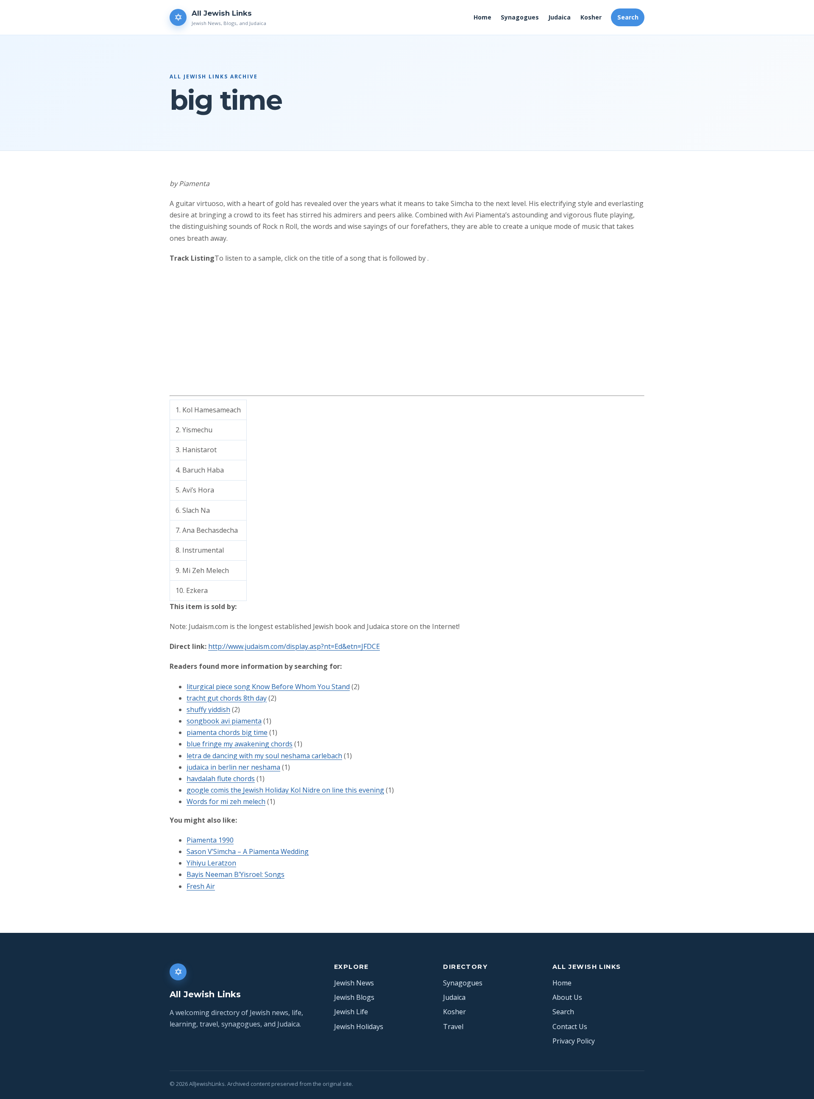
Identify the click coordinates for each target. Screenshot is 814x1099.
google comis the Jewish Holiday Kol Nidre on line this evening (285, 790)
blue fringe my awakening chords (240, 743)
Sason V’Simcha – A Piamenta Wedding (248, 851)
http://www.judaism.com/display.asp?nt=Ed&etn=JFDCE (294, 646)
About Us (567, 997)
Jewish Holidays (358, 1026)
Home (482, 17)
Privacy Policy (573, 1041)
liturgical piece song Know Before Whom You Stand (268, 686)
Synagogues (520, 17)
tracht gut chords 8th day (227, 698)
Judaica (559, 17)
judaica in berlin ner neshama (233, 767)
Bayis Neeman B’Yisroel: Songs (235, 874)
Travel (453, 1026)
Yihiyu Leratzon (211, 863)
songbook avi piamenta (224, 721)
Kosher (591, 17)
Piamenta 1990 (210, 840)
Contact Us (569, 1026)
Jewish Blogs (354, 997)
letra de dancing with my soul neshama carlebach (264, 755)
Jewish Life (351, 1011)
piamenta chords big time (227, 732)
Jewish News (354, 983)
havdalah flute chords (221, 778)
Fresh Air (201, 886)
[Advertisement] (407, 332)
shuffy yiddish (208, 709)
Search (627, 17)
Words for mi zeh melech (226, 801)
